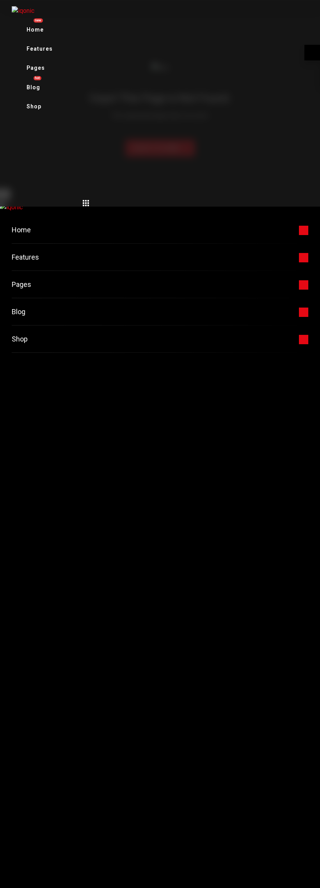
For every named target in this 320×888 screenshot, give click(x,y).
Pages (36, 68)
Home (21, 230)
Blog (18, 312)
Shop (34, 106)
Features (40, 49)
